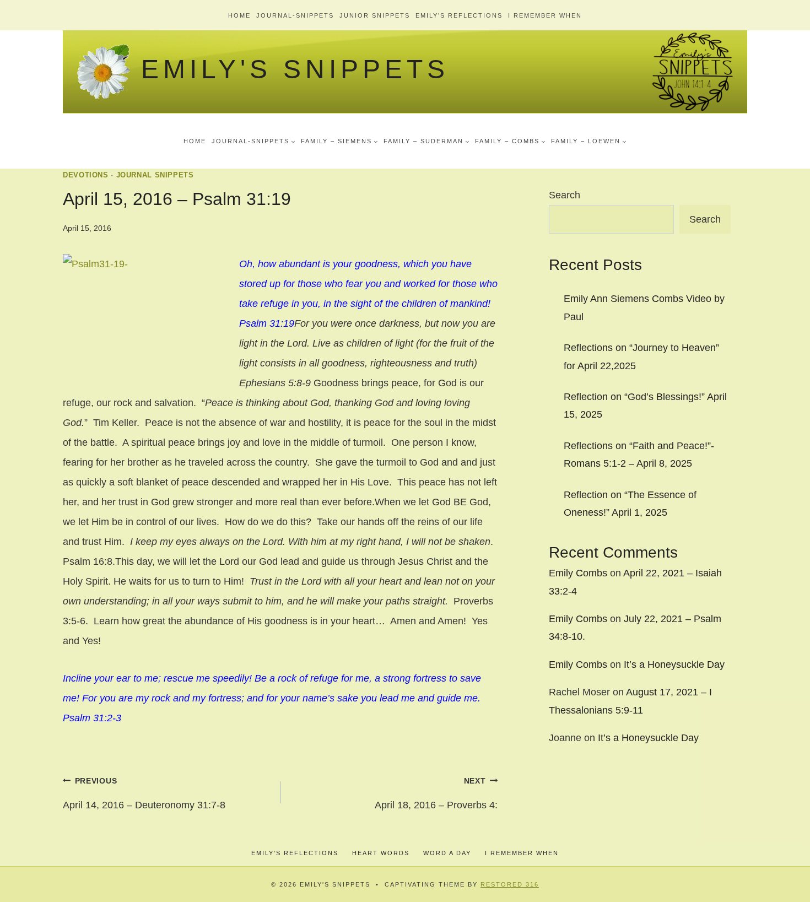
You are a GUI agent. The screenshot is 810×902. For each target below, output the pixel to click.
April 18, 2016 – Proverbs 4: (436, 793)
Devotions (86, 175)
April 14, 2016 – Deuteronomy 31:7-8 (144, 793)
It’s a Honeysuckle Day (674, 664)
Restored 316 (509, 884)
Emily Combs (578, 573)
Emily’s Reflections (459, 15)
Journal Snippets (155, 175)
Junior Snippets (374, 15)
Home (239, 15)
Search (564, 195)
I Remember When (545, 15)
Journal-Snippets (295, 15)
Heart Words (380, 853)
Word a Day (447, 853)
